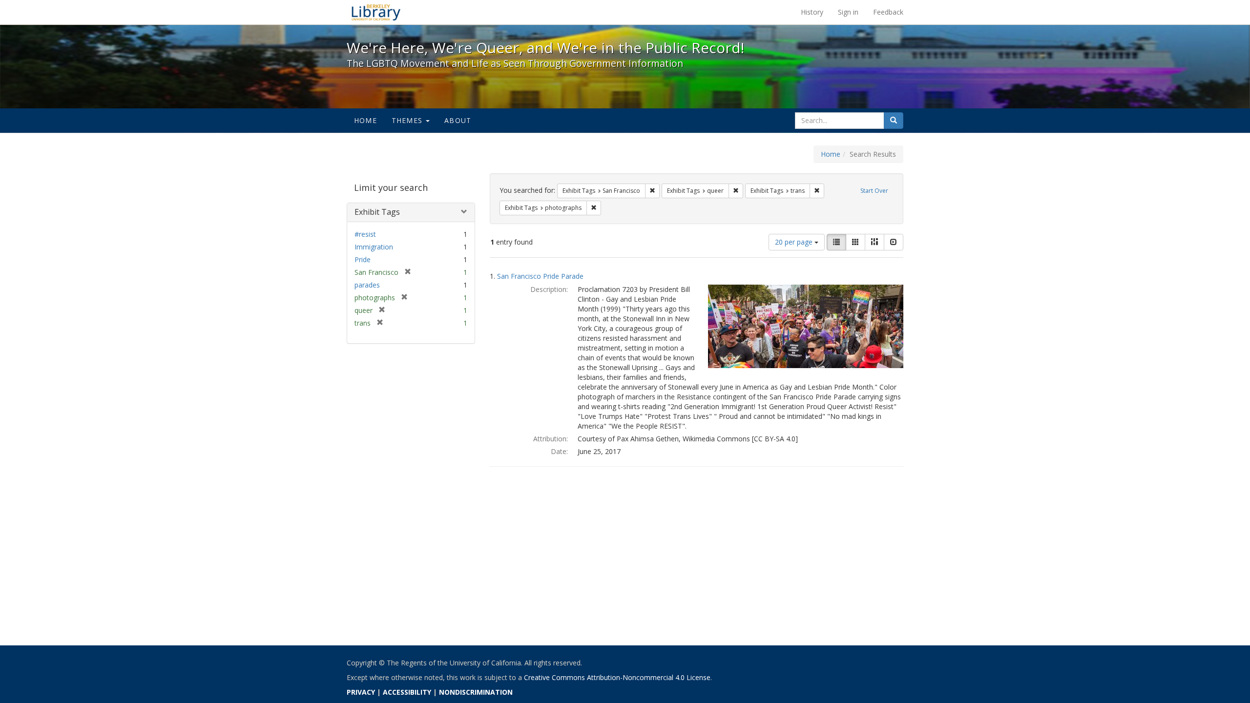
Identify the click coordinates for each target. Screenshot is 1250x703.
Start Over (874, 190)
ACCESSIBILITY (407, 692)
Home (365, 120)
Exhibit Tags (377, 212)
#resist (365, 234)
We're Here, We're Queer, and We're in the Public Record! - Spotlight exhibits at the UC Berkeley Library (376, 12)
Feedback (888, 12)
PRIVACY (361, 692)
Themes (408, 120)
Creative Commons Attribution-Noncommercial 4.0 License (617, 677)
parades (367, 284)
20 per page (794, 242)
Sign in (848, 12)
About (457, 120)
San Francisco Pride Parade (540, 276)
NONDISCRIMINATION (476, 692)
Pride (362, 259)
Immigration (373, 246)
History (812, 12)
